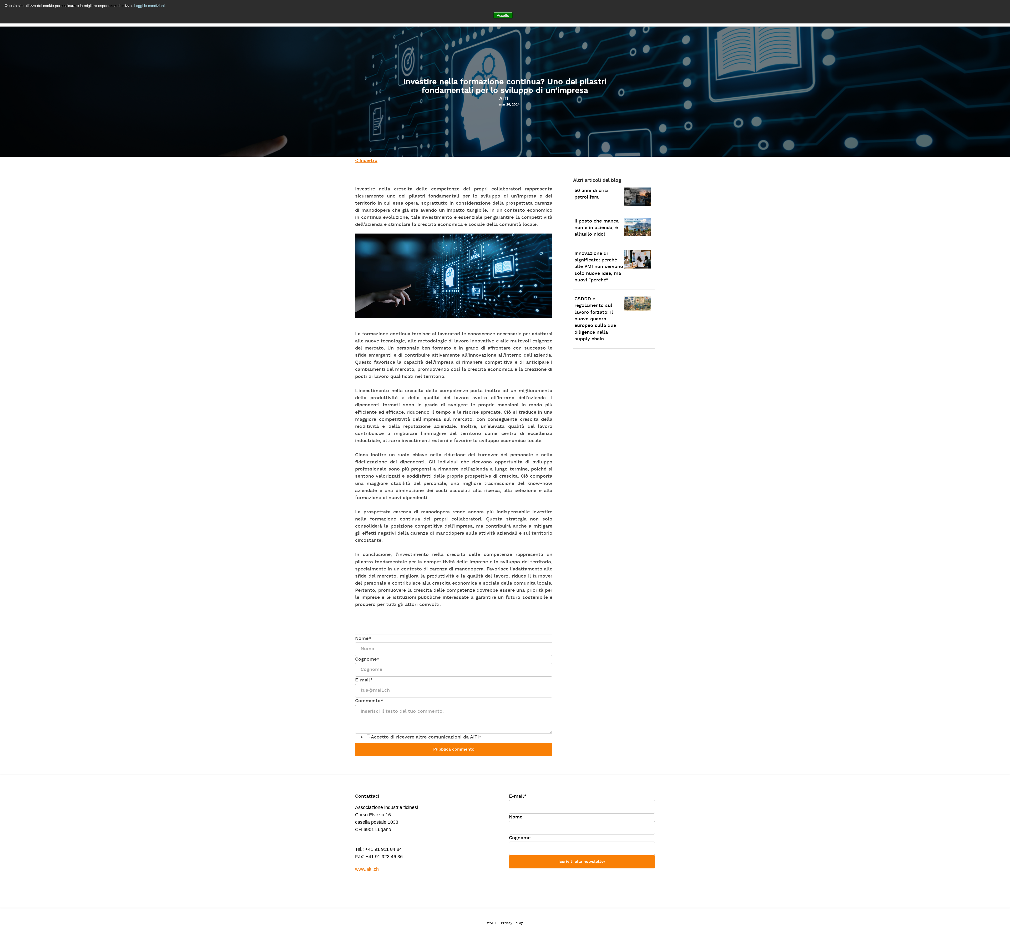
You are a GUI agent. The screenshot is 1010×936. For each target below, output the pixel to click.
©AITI (491, 923)
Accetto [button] (503, 15)
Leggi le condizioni (149, 5)
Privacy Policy (512, 923)
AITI (503, 98)
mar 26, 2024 (509, 105)
